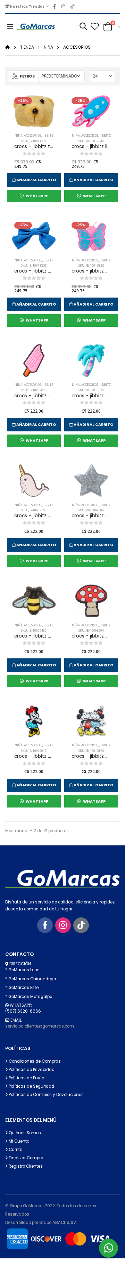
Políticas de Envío (26, 1078)
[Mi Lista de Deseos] (95, 27)
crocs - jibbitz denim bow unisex (33, 271)
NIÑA (48, 47)
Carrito (15, 1149)
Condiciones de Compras (34, 1061)
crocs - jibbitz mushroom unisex (91, 636)
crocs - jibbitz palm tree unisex (91, 396)
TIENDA (27, 47)
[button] (83, 27)
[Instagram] (63, 925)
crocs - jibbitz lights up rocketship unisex (91, 147)
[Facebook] (45, 925)
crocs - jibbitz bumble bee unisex (33, 636)
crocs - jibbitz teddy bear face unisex (33, 147)
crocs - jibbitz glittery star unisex (91, 516)
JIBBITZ (47, 135)
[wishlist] (14, 179)
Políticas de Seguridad (31, 1086)
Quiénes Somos (24, 1133)
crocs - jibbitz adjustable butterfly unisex (91, 271)
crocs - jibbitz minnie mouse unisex (33, 756)
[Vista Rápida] (54, 179)
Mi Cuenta (19, 1141)
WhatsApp (36, 195)
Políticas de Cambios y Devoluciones (46, 1094)
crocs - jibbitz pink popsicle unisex (33, 396)
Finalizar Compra (25, 1158)
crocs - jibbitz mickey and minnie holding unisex (91, 756)
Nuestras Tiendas (26, 6)
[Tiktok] (81, 925)
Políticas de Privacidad (31, 1069)
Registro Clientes (25, 1166)
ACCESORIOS (77, 47)
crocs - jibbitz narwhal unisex (33, 516)
